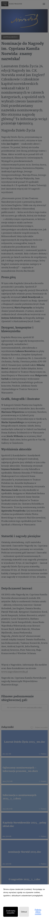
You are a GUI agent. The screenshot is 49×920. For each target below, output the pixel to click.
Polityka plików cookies (38, 912)
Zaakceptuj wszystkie (10, 912)
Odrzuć (24, 912)
